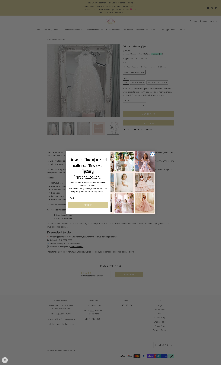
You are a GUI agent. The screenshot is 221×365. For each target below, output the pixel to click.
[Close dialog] (152, 154)
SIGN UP (88, 205)
